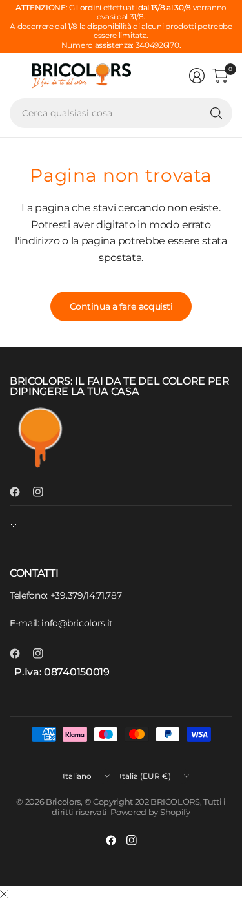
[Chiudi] (4, 894)
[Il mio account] (196, 75)
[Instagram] (43, 492)
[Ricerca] (216, 113)
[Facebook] (20, 492)
